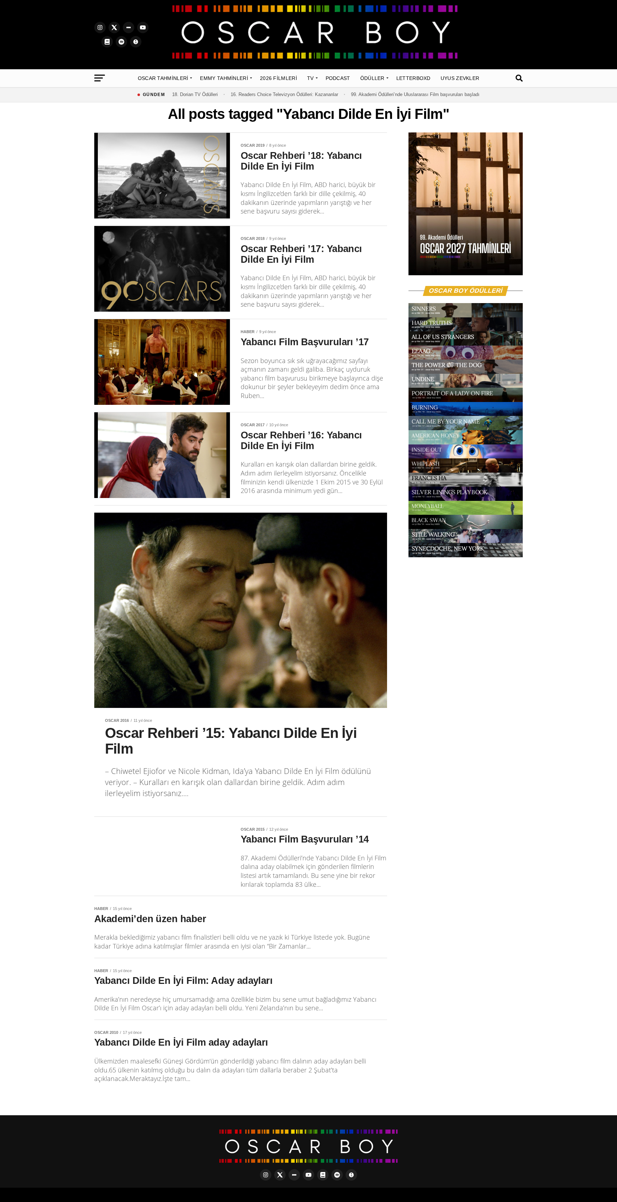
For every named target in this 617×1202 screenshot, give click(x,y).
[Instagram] (100, 27)
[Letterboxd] (128, 27)
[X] (114, 27)
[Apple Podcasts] (135, 41)
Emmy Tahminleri (224, 78)
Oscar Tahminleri (163, 78)
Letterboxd (413, 78)
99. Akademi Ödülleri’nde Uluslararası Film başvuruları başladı (415, 94)
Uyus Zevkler (460, 78)
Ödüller (372, 78)
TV (310, 78)
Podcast (338, 78)
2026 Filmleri (278, 78)
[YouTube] (143, 27)
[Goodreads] (107, 41)
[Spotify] (121, 41)
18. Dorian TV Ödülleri (195, 94)
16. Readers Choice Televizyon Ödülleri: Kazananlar (284, 94)
